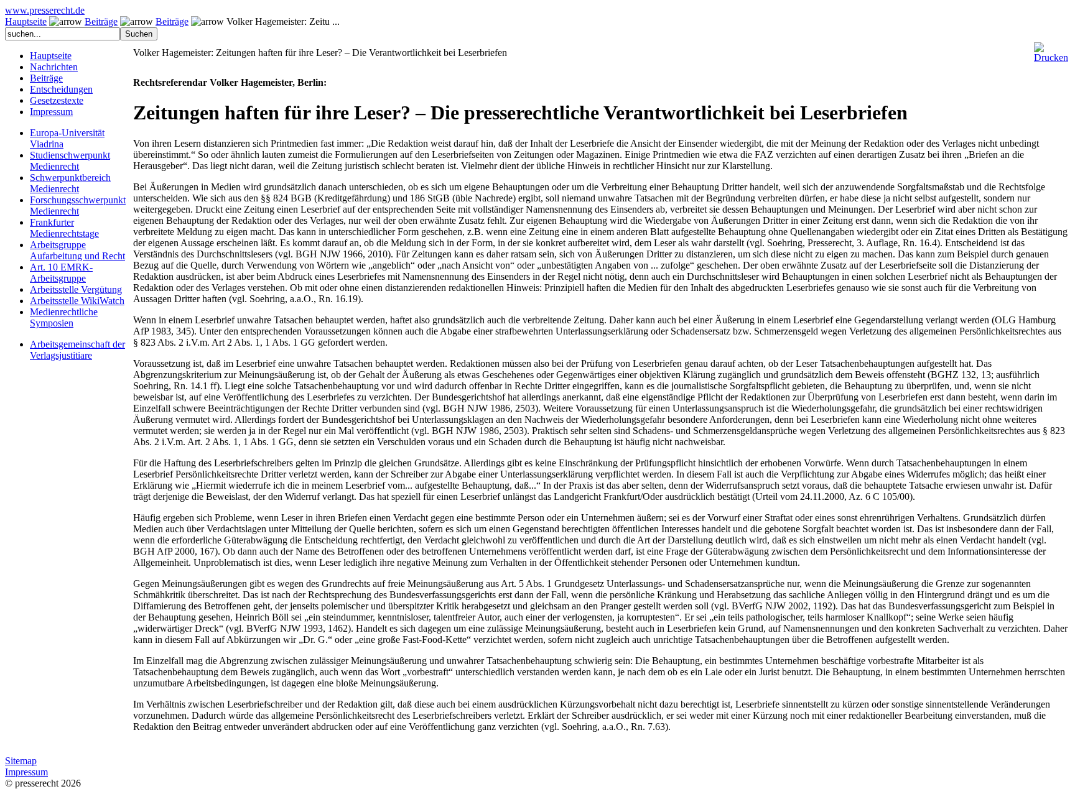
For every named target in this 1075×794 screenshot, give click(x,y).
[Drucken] (1051, 47)
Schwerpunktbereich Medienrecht (70, 183)
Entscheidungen (61, 89)
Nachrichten (54, 67)
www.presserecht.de (45, 10)
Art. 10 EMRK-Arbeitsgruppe (61, 273)
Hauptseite (26, 21)
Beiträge (101, 21)
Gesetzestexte (56, 100)
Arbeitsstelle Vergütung (76, 289)
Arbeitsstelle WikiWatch (77, 300)
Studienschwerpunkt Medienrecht (70, 161)
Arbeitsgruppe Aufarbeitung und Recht (77, 250)
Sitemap (21, 760)
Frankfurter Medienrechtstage (64, 228)
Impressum (51, 111)
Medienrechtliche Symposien (64, 317)
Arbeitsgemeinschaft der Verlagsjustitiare (77, 350)
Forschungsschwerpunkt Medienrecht (78, 205)
